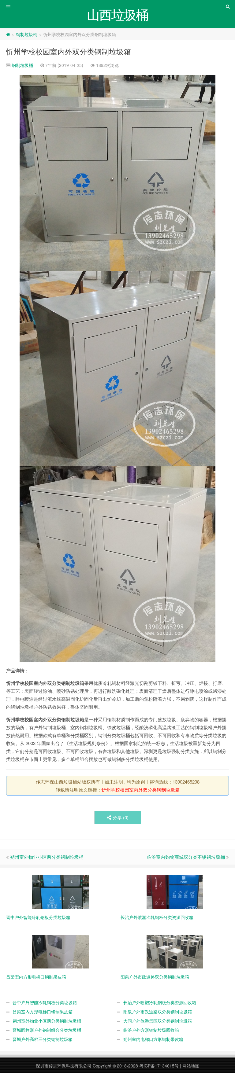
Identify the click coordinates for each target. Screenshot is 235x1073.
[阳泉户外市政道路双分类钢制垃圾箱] (175, 951)
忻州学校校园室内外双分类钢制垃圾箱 (68, 51)
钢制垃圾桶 (26, 34)
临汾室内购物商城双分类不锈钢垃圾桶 (186, 857)
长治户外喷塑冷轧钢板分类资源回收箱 (159, 1002)
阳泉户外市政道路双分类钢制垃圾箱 (157, 1012)
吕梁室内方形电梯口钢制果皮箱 (43, 1012)
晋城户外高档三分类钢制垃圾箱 (43, 1039)
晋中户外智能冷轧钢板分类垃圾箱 (45, 1002)
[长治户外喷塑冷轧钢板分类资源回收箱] (175, 891)
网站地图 (191, 1066)
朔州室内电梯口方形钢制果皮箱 (153, 1039)
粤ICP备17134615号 (159, 1066)
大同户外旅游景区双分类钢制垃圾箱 (157, 1021)
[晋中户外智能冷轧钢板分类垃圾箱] (60, 891)
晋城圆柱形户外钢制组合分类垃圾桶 (47, 1030)
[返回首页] (8, 34)
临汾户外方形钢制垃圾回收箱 (151, 1030)
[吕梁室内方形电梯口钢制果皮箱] (60, 951)
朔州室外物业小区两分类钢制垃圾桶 (47, 857)
